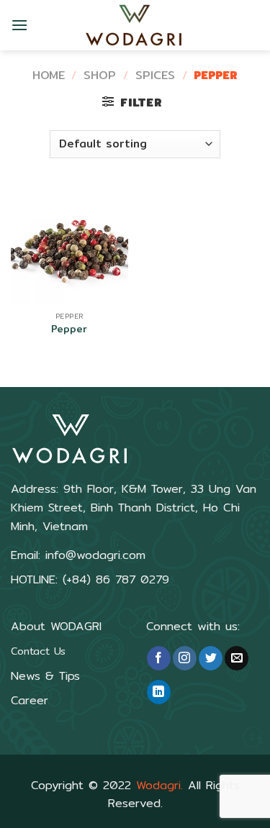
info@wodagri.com (95, 555)
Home (48, 75)
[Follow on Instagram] (185, 658)
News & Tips (45, 676)
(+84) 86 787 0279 (113, 579)
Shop (100, 75)
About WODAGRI (56, 626)
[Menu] (19, 24)
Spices (155, 75)
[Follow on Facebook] (159, 658)
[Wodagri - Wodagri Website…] (135, 25)
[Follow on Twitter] (210, 658)
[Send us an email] (236, 658)
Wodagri (158, 785)
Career (29, 700)
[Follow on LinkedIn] (159, 692)
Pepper (69, 329)
